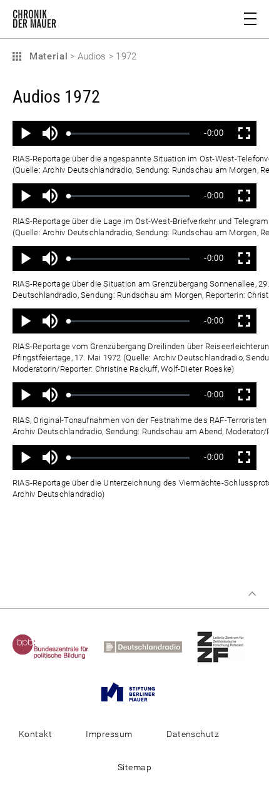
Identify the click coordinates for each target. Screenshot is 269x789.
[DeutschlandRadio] (149, 646)
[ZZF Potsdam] (226, 646)
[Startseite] (34, 21)
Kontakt (35, 734)
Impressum (109, 734)
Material (47, 56)
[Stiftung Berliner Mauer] (134, 691)
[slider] (129, 134)
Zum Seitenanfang (252, 593)
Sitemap (134, 767)
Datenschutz (192, 734)
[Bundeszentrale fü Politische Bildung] (57, 646)
